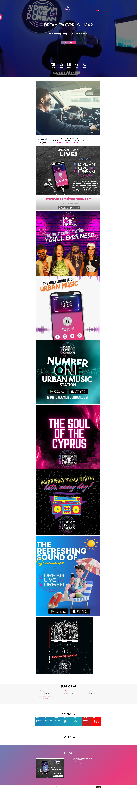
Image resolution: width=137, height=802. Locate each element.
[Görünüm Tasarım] (98, 787)
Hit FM (68, 8)
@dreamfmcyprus (79, 763)
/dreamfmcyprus (79, 761)
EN (58, 786)
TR (56, 786)
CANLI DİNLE (71, 42)
